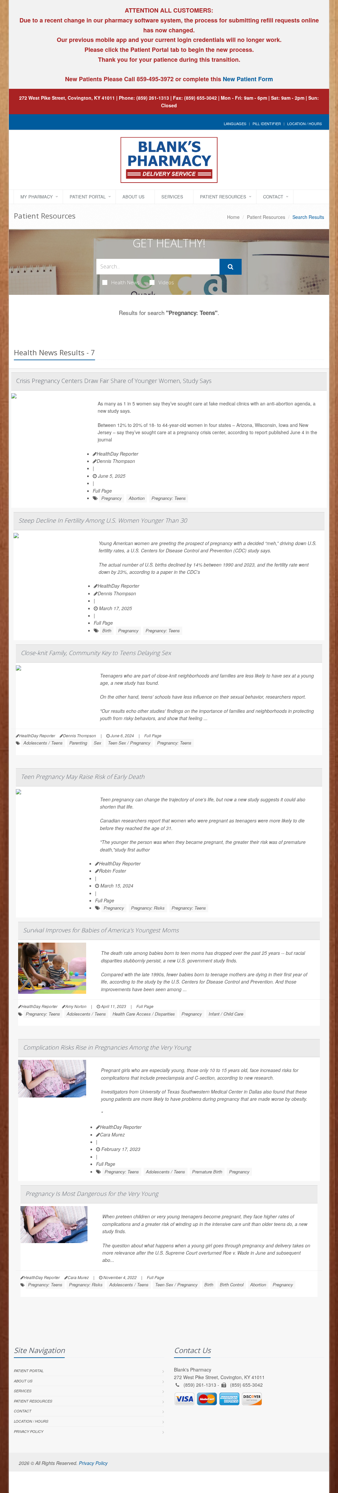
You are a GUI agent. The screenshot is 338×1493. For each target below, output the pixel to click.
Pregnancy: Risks (148, 908)
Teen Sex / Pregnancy (129, 743)
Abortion (137, 498)
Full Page (102, 490)
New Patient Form (248, 79)
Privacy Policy (28, 1431)
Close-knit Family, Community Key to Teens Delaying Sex (96, 653)
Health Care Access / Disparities (144, 1014)
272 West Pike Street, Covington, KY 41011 (67, 97)
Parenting (78, 743)
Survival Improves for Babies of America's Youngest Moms (101, 930)
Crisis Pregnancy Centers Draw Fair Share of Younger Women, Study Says (114, 381)
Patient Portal (88, 196)
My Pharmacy (36, 196)
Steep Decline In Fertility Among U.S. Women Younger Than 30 (102, 520)
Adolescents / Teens (43, 743)
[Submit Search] (231, 267)
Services (172, 196)
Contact (273, 196)
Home (233, 217)
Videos (166, 282)
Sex (97, 743)
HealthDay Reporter (117, 453)
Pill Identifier (267, 123)
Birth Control (232, 1284)
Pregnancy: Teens (169, 498)
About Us (133, 196)
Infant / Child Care (226, 1014)
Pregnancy (111, 498)
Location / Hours (304, 123)
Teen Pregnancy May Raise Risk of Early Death (83, 777)
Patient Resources (223, 196)
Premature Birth (207, 1171)
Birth (106, 630)
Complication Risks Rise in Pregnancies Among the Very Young (107, 1047)
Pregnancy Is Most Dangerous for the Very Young (91, 1194)
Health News (125, 282)
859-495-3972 (154, 79)
